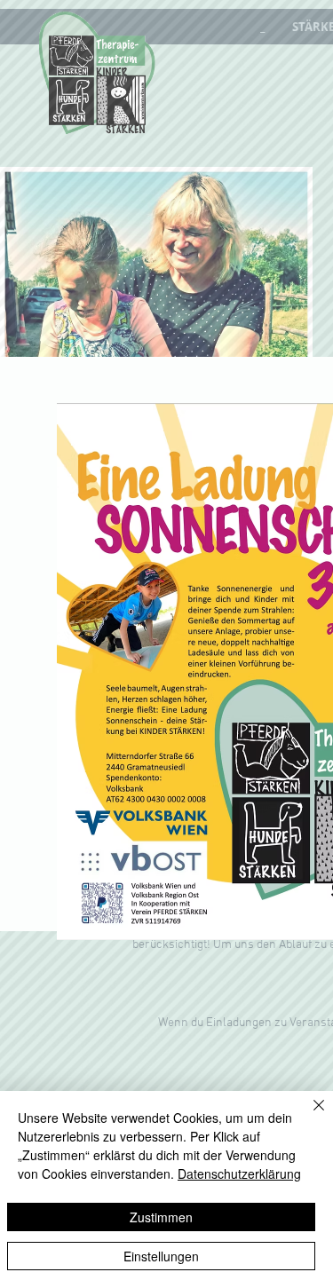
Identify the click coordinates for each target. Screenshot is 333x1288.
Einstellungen (161, 1256)
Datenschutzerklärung (239, 1173)
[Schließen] (308, 1115)
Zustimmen (161, 1217)
